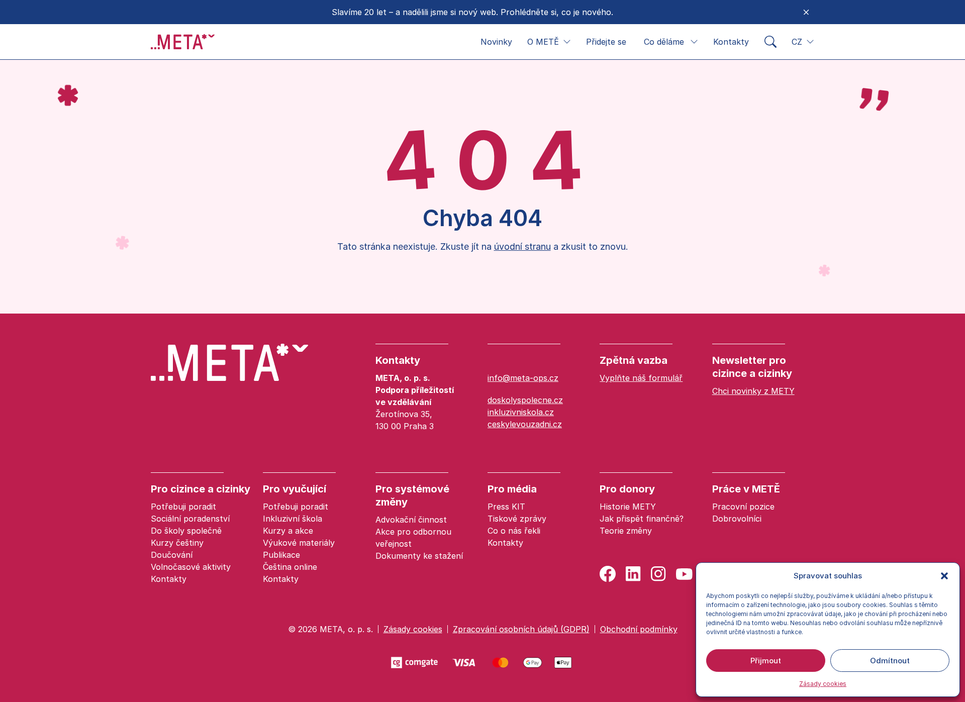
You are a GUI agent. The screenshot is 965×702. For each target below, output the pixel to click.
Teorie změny (626, 531)
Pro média (512, 489)
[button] (944, 576)
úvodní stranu (522, 246)
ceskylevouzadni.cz (525, 424)
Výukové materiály (299, 543)
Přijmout (765, 660)
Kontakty (731, 42)
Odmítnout (890, 660)
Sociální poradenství (190, 519)
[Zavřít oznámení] (806, 12)
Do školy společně (186, 531)
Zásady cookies (822, 683)
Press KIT (506, 507)
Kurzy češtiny (177, 543)
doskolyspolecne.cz (525, 400)
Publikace (281, 555)
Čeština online (290, 567)
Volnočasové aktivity (191, 567)
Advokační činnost (411, 520)
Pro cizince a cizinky (200, 489)
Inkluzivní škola (292, 519)
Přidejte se (606, 42)
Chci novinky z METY (753, 391)
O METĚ (543, 42)
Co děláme (664, 42)
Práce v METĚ (746, 489)
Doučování (171, 555)
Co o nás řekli (514, 531)
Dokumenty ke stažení (419, 556)
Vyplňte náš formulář (641, 378)
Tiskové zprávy (517, 519)
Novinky (496, 42)
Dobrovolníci (736, 519)
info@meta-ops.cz (523, 378)
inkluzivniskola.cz (521, 412)
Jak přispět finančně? (642, 519)
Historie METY (628, 507)
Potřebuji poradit (183, 507)
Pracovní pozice (743, 507)
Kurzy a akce (288, 531)
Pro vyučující (294, 489)
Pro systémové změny (412, 495)
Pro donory (627, 489)
